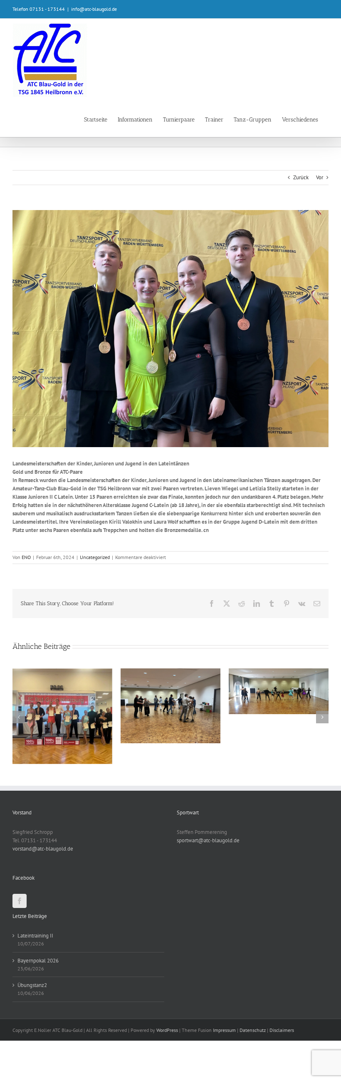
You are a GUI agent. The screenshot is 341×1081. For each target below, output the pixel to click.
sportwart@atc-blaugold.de (208, 880)
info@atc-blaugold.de (94, 9)
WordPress (167, 1070)
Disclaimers (281, 1070)
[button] (18, 737)
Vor (319, 177)
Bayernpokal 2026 (38, 1000)
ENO (26, 557)
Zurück (301, 177)
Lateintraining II (35, 976)
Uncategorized (95, 557)
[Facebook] (19, 941)
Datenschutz (253, 1070)
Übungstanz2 (32, 1025)
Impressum (224, 1070)
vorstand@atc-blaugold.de (42, 889)
